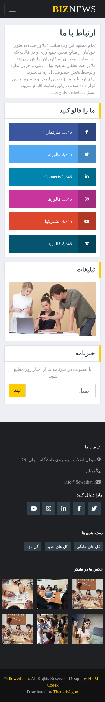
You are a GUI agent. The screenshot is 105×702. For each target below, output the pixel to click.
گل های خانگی (88, 547)
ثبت (17, 390)
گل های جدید (57, 547)
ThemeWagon (65, 691)
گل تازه (32, 547)
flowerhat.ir (19, 678)
